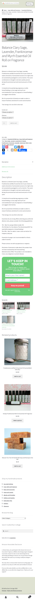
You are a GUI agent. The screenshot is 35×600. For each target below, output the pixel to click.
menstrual (22, 143)
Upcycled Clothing (8, 484)
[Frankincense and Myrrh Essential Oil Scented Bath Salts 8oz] (8, 319)
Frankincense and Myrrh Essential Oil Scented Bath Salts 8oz (8, 325)
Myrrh (27, 143)
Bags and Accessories (9, 489)
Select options (17, 420)
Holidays (6, 503)
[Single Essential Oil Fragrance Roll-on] (23, 305)
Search (17, 597)
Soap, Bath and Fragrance (14, 10)
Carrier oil (4, 110)
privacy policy (24, 290)
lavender (17, 143)
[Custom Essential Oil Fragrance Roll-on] (8, 305)
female (24, 141)
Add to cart (13, 123)
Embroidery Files (8, 500)
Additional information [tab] (8, 167)
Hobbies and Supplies (9, 498)
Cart (27, 596)
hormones (11, 143)
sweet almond (10, 144)
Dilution (4, 115)
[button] (30, 20)
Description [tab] (5, 162)
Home (5, 10)
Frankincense (5, 143)
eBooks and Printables (9, 495)
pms (5, 144)
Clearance (6, 506)
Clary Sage (7, 141)
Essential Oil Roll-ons (27, 10)
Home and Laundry (8, 492)
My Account (6, 597)
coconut (13, 141)
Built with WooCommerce (14, 590)
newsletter (13, 538)
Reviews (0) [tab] (5, 171)
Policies (4, 590)
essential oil (18, 141)
